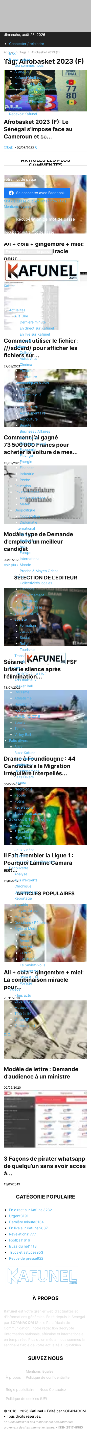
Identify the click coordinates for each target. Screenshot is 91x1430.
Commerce (29, 437)
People (20, 795)
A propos (21, 71)
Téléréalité (22, 1013)
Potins (19, 801)
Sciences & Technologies (29, 819)
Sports (14, 668)
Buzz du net (24, 759)
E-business (23, 831)
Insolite (20, 783)
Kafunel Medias (27, 77)
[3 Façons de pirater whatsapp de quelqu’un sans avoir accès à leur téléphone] (45, 1119)
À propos (13, 1377)
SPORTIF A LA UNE (30, 674)
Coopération (30, 516)
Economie (22, 401)
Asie (23, 546)
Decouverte (18, 868)
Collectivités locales (36, 583)
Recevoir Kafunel (23, 114)
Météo (25, 504)
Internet (20, 843)
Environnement (26, 492)
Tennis (19, 728)
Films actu (22, 995)
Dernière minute (33, 322)
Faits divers (18, 740)
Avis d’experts (25, 880)
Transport (22, 655)
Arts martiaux (25, 680)
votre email (13, 246)
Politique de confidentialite (41, 89)
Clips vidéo (23, 1001)
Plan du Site (24, 95)
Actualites (17, 310)
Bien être (27, 947)
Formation (28, 625)
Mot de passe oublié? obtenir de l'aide (35, 201)
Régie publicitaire (20, 1389)
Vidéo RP (21, 1019)
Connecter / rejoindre (26, 43)
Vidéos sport (24, 1025)
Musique (21, 1007)
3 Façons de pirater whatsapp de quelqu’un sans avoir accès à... (45, 1166)
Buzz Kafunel (25, 753)
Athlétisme (23, 698)
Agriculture (29, 407)
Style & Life (29, 977)
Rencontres (29, 971)
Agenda (26, 389)
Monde (25, 564)
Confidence (23, 765)
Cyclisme (21, 692)
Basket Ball (23, 686)
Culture (20, 346)
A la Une (21, 316)
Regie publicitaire (28, 102)
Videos (14, 989)
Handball (21, 704)
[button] (11, 297)
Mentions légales (39, 1371)
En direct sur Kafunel (37, 328)
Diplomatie (28, 522)
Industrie (27, 474)
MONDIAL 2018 (27, 716)
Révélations (23, 807)
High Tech (22, 837)
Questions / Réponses (32, 922)
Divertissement (26, 771)
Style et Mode (25, 928)
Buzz (18, 746)
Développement (33, 443)
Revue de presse (28, 607)
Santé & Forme (26, 613)
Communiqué (30, 395)
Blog (12, 53)
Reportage (23, 898)
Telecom (21, 856)
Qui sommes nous (28, 65)
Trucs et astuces (28, 813)
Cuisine (26, 953)
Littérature (28, 376)
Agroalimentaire (33, 413)
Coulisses (27, 959)
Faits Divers (24, 777)
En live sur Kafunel (35, 334)
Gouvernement (32, 595)
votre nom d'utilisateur (22, 163)
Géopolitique (24, 510)
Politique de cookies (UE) (26, 1398)
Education (22, 486)
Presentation (19, 59)
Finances (27, 467)
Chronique (22, 886)
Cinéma (26, 364)
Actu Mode (29, 934)
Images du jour (26, 910)
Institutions (29, 601)
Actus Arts (28, 358)
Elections (27, 589)
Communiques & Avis (31, 383)
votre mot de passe (20, 179)
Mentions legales (28, 83)
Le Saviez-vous (32, 965)
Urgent (25, 340)
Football (20, 710)
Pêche (25, 480)
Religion (26, 643)
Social (25, 637)
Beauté (25, 425)
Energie (26, 461)
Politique (21, 577)
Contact (15, 108)
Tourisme (27, 649)
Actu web (22, 825)
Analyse (20, 874)
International (24, 528)
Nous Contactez (52, 1389)
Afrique (26, 534)
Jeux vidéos (24, 850)
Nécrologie (23, 789)
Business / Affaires (35, 431)
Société (20, 619)
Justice (26, 631)
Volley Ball (22, 734)
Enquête (21, 904)
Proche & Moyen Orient (39, 571)
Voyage (26, 983)
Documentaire (25, 892)
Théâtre (26, 370)
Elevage (26, 455)
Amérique (27, 540)
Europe (25, 552)
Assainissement (32, 498)
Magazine (22, 916)
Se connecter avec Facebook (40, 193)
